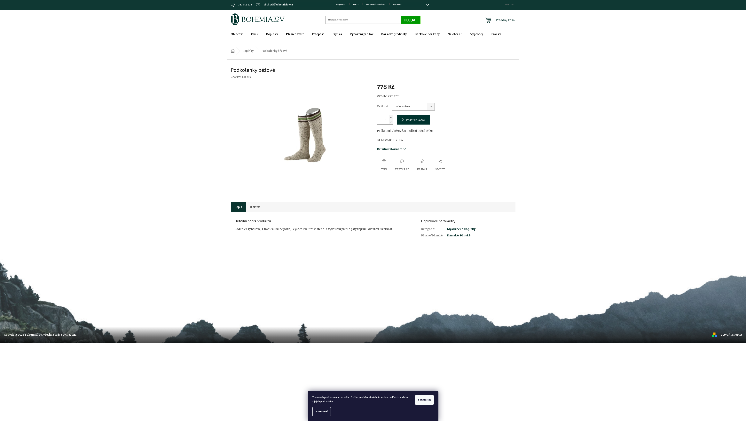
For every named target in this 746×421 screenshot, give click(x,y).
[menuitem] (237, 34)
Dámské (453, 235)
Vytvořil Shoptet (731, 334)
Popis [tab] (238, 207)
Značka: (241, 77)
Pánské (465, 235)
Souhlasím (424, 400)
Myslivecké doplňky (461, 229)
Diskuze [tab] (255, 207)
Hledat (410, 20)
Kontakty (340, 4)
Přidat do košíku (416, 119)
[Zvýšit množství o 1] (391, 117)
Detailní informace (389, 149)
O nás (355, 4)
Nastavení (322, 411)
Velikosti (397, 4)
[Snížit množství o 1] (391, 122)
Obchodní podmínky (375, 4)
